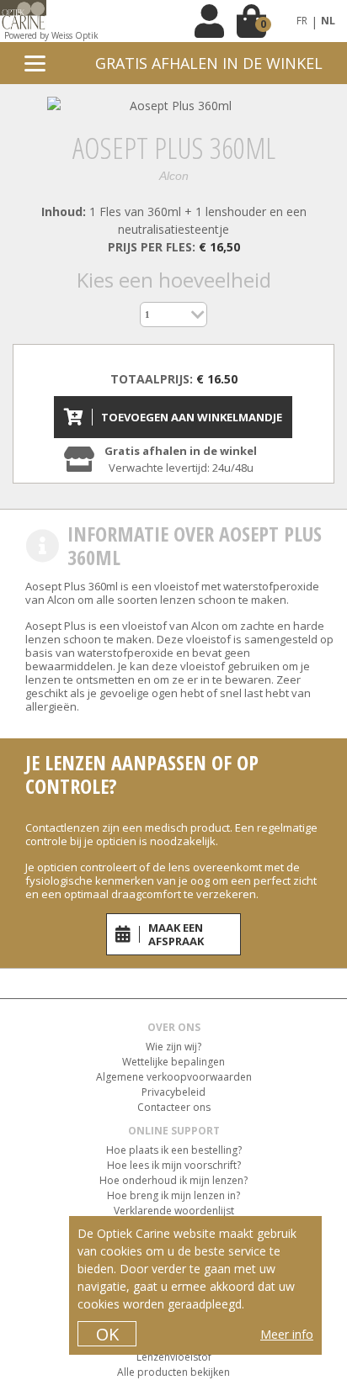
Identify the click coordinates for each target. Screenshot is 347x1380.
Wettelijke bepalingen (173, 1062)
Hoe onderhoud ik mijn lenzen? (173, 1180)
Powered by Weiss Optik (51, 35)
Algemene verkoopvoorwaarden (174, 1077)
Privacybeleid (173, 1092)
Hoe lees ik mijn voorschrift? (174, 1165)
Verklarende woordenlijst (174, 1210)
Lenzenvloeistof (173, 1357)
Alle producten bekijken (173, 1372)
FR (301, 20)
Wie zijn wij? (173, 1046)
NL (328, 20)
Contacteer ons (174, 1107)
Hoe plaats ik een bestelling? (174, 1150)
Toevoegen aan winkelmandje (191, 417)
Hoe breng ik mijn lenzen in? (173, 1195)
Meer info (286, 1334)
